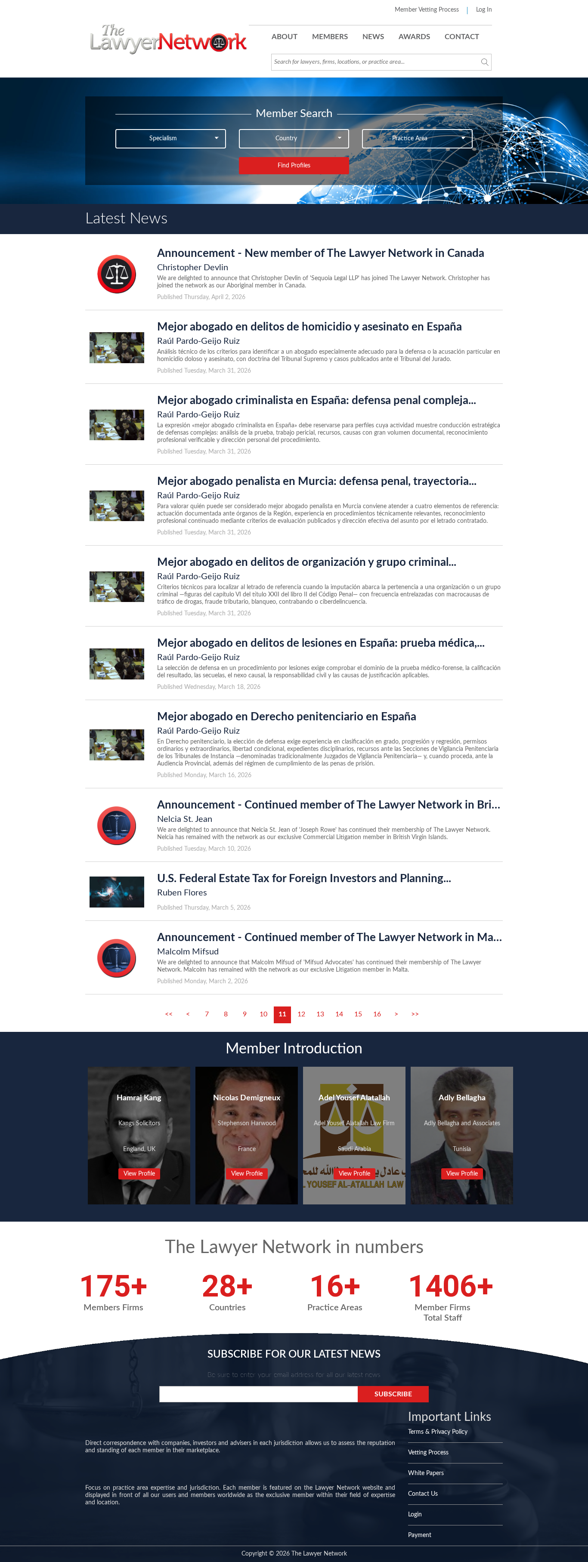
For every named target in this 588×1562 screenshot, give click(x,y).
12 (301, 1014)
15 (358, 1014)
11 (282, 1014)
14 (339, 1014)
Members (330, 36)
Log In (484, 10)
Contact (462, 36)
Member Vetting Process (427, 10)
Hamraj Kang (139, 1098)
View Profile (139, 1174)
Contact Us (423, 1494)
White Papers (426, 1473)
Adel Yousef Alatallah (354, 1098)
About (284, 36)
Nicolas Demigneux (246, 1098)
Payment (419, 1535)
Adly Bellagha (462, 1098)
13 (320, 1014)
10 (263, 1014)
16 (377, 1014)
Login (415, 1515)
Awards (414, 36)
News (373, 36)
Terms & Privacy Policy (437, 1432)
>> (415, 1014)
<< (169, 1014)
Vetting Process (428, 1453)
